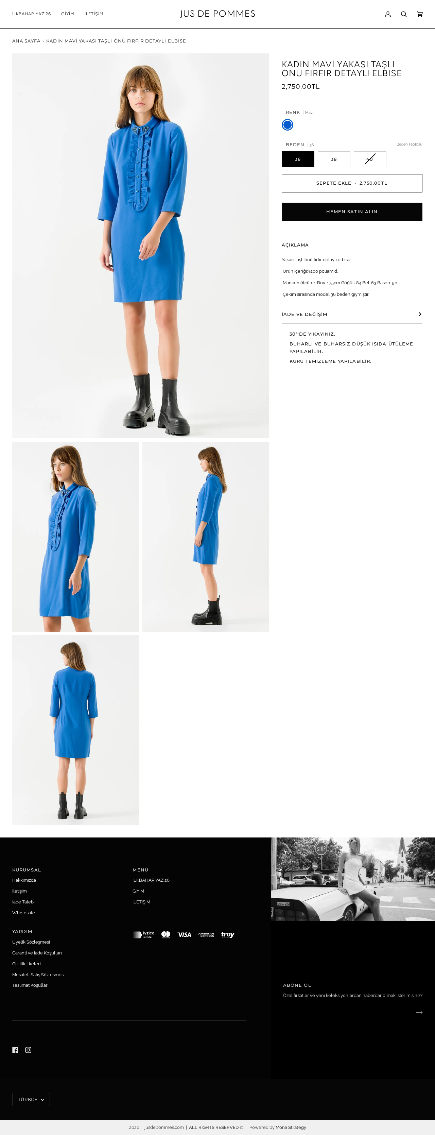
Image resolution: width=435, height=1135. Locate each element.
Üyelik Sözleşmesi (31, 942)
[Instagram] (28, 1050)
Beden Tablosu (409, 143)
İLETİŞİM (141, 901)
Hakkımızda (24, 880)
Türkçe (28, 1099)
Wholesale (23, 912)
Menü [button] (140, 870)
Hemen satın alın (352, 211)
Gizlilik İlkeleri (26, 963)
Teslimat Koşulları (30, 985)
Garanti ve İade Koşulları (37, 952)
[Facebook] (15, 1050)
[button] (68, 14)
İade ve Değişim (305, 314)
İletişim (19, 891)
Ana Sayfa (26, 41)
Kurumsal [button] (26, 870)
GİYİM (138, 891)
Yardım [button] (22, 931)
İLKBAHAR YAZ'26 (151, 880)
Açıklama (295, 245)
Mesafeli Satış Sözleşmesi (38, 974)
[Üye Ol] (414, 1012)
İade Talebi (23, 901)
